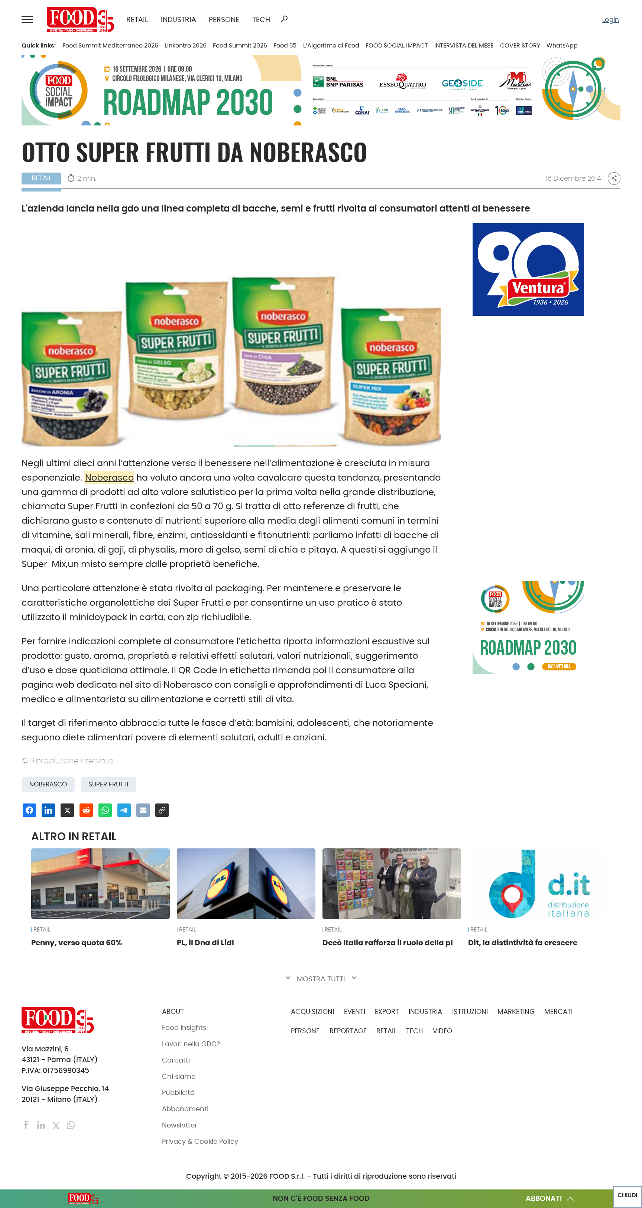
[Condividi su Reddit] (86, 810)
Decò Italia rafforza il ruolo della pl (387, 942)
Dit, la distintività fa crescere (522, 942)
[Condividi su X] (67, 810)
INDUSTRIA (178, 19)
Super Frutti (108, 784)
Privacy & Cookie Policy (200, 1141)
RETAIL (137, 19)
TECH (261, 19)
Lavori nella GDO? (191, 1044)
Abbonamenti (185, 1108)
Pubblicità (178, 1092)
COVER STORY (520, 45)
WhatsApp (562, 45)
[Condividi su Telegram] (124, 810)
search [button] (284, 18)
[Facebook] (27, 1125)
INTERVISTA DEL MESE (463, 45)
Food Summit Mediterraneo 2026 (110, 45)
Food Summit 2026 (240, 45)
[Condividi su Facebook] (29, 810)
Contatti (176, 1060)
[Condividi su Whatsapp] (105, 810)
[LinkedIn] (42, 1125)
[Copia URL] (162, 810)
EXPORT (387, 1011)
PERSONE (224, 19)
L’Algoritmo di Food (331, 45)
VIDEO (442, 1031)
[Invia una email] (143, 810)
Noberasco (109, 477)
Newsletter (179, 1125)
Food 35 (284, 45)
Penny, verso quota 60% (76, 942)
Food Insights (184, 1027)
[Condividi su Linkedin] (48, 810)
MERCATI (558, 1011)
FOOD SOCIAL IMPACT (397, 45)
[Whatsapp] (70, 1125)
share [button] (614, 178)
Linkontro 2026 (186, 45)
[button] (28, 19)
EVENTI (354, 1011)
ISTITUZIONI (470, 1011)
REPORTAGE (348, 1031)
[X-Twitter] (56, 1125)
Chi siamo (179, 1076)
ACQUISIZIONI (312, 1011)
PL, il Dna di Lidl (205, 942)
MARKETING (516, 1011)
